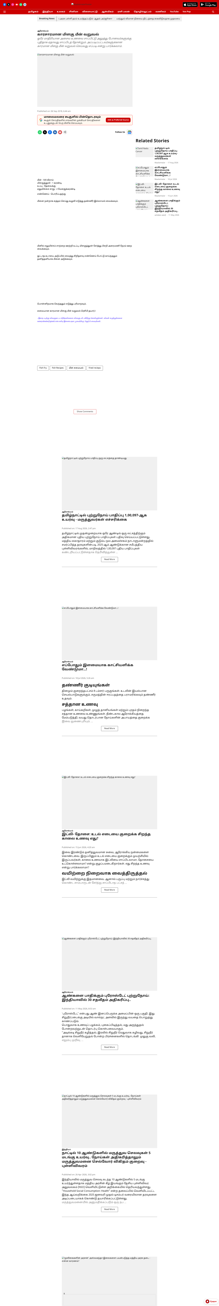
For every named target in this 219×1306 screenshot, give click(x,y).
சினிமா (73, 12)
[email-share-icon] (60, 133)
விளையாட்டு (90, 12)
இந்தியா (47, 12)
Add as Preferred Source (118, 120)
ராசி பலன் (124, 12)
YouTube (174, 12)
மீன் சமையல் (76, 368)
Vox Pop (187, 12)
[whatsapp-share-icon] (40, 133)
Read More (109, 559)
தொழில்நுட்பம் (142, 12)
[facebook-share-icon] (50, 133)
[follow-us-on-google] (129, 132)
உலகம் (61, 12)
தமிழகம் (33, 12)
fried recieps (95, 368)
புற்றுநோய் (92, 537)
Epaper (213, 1301)
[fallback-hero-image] (145, 152)
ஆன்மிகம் (108, 12)
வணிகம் (161, 12)
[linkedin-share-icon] (55, 133)
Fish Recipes (58, 368)
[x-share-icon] (45, 133)
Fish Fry (43, 368)
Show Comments (85, 411)
